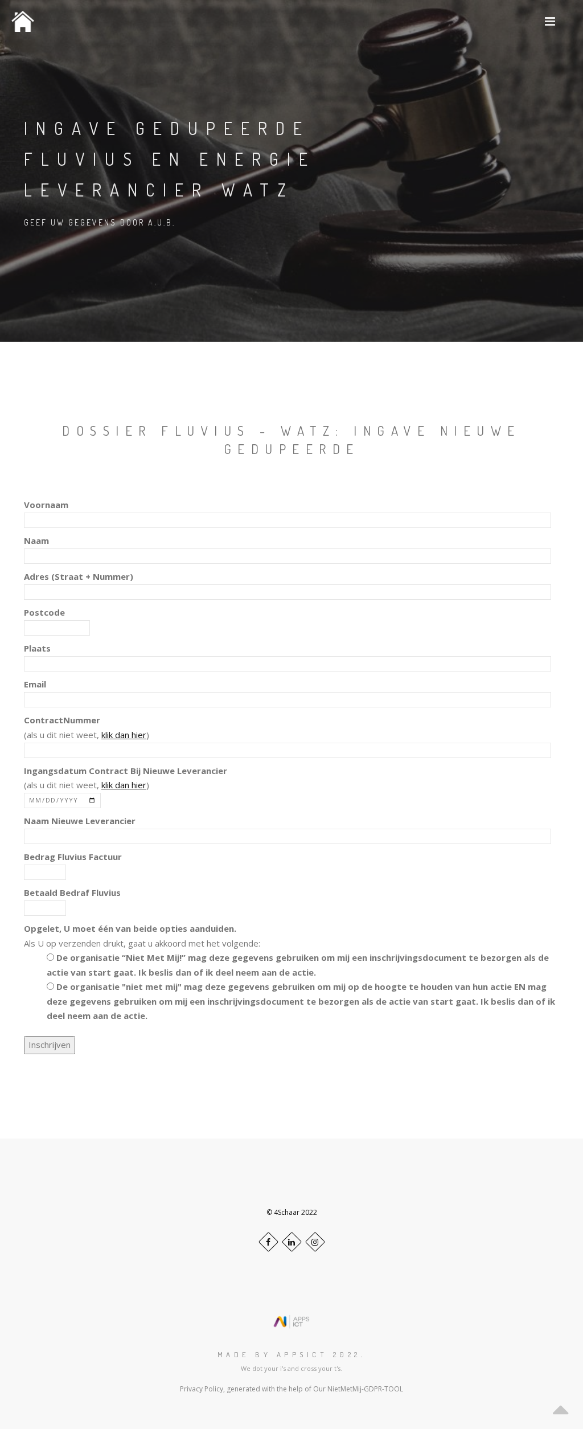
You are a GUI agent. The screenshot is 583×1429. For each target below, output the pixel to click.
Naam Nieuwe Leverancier (80, 820)
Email (35, 684)
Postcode (44, 612)
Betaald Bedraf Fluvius (72, 892)
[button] (550, 21)
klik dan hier (123, 734)
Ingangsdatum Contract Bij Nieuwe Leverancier (125, 770)
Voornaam (46, 504)
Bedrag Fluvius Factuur (73, 856)
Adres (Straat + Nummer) (78, 576)
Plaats (37, 648)
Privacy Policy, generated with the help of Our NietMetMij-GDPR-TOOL (291, 1389)
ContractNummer (62, 720)
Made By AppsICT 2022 (289, 1354)
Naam (36, 540)
